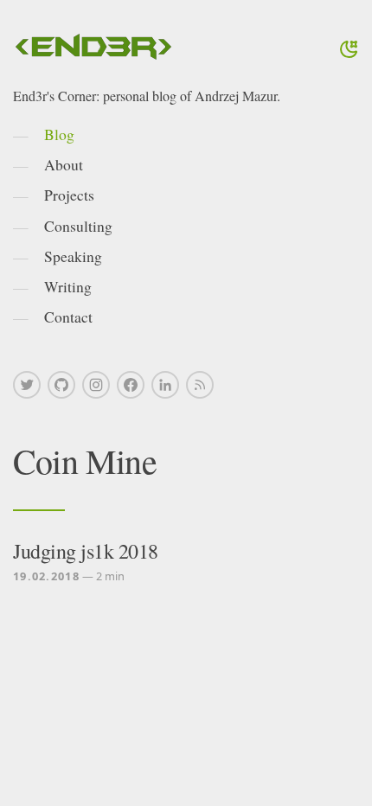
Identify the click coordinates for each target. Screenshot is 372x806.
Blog (59, 134)
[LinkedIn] (165, 385)
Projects (69, 194)
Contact (68, 316)
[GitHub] (61, 385)
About (63, 164)
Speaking (73, 256)
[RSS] (200, 385)
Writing (68, 286)
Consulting (78, 225)
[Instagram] (96, 385)
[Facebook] (130, 385)
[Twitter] (27, 385)
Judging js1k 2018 (85, 551)
